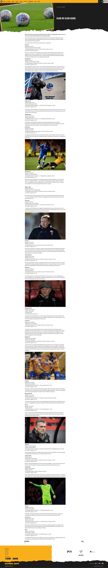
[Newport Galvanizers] (81, 551)
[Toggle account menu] (101, 1)
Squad (13, 1)
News (5, 1)
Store (21, 1)
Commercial (31, 1)
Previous (26, 541)
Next (82, 541)
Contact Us (6, 550)
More (39, 1)
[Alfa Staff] (81, 555)
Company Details (7, 549)
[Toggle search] (99, 1)
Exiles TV (25, 1)
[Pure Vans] (105, 1)
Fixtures (8, 1)
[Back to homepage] (1, 1)
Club (36, 1)
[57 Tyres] (92, 551)
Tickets (17, 1)
